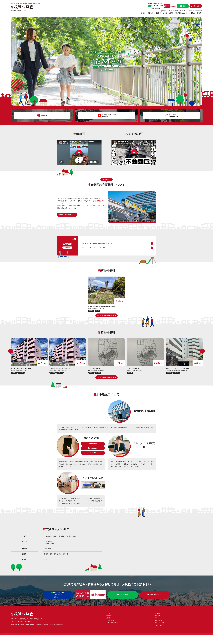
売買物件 (150, 13)
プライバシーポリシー (161, 622)
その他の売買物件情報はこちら (106, 315)
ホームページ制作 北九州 (5, 633)
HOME (143, 13)
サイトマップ (158, 625)
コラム (156, 618)
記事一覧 (67, 247)
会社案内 (192, 13)
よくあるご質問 (168, 13)
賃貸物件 (158, 13)
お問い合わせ (158, 620)
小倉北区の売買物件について (67, 214)
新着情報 (199, 13)
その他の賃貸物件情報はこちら (106, 377)
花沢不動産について (181, 13)
